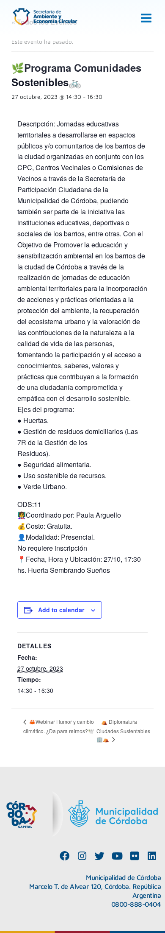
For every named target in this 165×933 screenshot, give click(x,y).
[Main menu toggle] (146, 18)
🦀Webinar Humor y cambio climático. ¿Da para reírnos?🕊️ (58, 726)
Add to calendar (61, 609)
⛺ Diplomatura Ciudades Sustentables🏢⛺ (123, 730)
